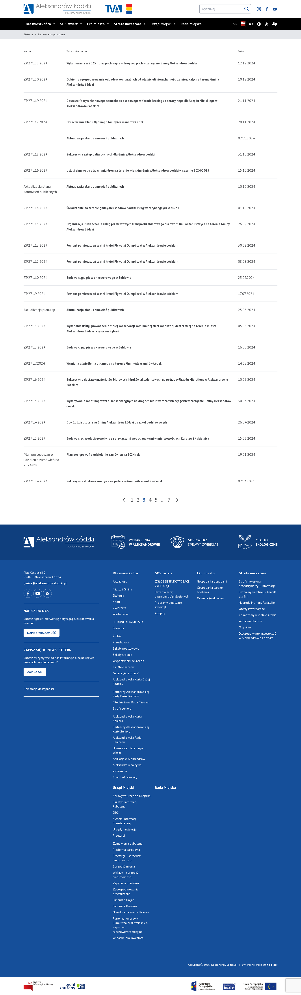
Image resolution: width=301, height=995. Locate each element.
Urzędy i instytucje (125, 829)
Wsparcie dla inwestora (128, 938)
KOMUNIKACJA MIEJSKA (128, 622)
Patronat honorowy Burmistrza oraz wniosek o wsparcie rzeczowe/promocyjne (130, 925)
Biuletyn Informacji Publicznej (125, 804)
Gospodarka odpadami (212, 581)
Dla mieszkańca (38, 24)
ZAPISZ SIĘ (34, 672)
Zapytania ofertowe (126, 883)
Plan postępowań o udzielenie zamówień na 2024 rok (103, 454)
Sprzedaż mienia (124, 866)
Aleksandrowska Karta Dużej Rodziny (131, 681)
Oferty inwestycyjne (252, 609)
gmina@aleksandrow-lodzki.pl (45, 583)
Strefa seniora (122, 708)
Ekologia (118, 596)
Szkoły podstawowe (126, 648)
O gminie (245, 627)
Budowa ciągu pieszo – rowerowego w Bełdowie (99, 277)
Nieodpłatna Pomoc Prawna (131, 912)
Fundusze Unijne (123, 900)
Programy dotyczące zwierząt (168, 605)
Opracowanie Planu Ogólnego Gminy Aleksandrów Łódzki (105, 122)
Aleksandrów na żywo (127, 765)
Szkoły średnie (122, 655)
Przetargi (119, 836)
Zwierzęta (119, 608)
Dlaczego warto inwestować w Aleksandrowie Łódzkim (257, 635)
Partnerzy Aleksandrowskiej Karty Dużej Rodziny (131, 694)
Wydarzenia (120, 614)
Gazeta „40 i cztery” (126, 673)
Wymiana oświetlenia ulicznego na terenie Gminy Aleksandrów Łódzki (114, 363)
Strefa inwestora (127, 24)
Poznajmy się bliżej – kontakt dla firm (257, 594)
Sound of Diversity (125, 777)
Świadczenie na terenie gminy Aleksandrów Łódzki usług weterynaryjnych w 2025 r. (123, 208)
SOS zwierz (69, 24)
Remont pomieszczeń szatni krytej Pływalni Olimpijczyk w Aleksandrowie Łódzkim (122, 245)
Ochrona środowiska (210, 598)
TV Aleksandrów (123, 667)
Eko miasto (96, 24)
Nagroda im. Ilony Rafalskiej (257, 603)
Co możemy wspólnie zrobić (257, 615)
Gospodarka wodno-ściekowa (210, 590)
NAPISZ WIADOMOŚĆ (41, 633)
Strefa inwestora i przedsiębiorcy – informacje (257, 583)
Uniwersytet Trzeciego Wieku (128, 750)
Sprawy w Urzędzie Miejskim (131, 796)
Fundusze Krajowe (125, 906)
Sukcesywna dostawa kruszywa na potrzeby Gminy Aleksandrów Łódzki (115, 481)
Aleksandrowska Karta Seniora (127, 718)
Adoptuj (160, 613)
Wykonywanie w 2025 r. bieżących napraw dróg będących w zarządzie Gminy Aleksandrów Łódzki (132, 63)
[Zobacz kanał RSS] (47, 593)
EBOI (116, 813)
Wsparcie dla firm (250, 621)
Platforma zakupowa (126, 850)
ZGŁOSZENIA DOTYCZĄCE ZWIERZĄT (172, 583)
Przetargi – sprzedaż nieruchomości (127, 858)
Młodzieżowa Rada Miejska (131, 702)
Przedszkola (121, 642)
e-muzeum (120, 771)
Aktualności (120, 581)
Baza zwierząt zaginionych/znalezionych (172, 594)
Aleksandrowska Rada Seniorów (127, 740)
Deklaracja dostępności (39, 689)
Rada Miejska (191, 24)
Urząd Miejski (160, 24)
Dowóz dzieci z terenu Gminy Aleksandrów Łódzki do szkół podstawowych (117, 422)
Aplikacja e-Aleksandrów (129, 759)
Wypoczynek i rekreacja (128, 661)
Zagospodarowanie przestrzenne (126, 891)
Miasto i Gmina (122, 589)
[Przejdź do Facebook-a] (28, 593)
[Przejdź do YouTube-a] (38, 593)
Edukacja (118, 628)
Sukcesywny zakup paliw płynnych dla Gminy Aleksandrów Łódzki (111, 154)
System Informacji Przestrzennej (124, 821)
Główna (28, 34)
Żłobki (117, 636)
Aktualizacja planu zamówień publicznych (95, 138)
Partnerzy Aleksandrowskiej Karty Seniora (131, 729)
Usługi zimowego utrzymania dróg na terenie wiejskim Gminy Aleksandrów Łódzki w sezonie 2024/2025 (138, 170)
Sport (116, 602)
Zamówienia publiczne (128, 843)
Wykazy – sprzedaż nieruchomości (125, 875)
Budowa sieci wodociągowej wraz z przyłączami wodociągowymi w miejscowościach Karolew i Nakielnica (138, 438)
